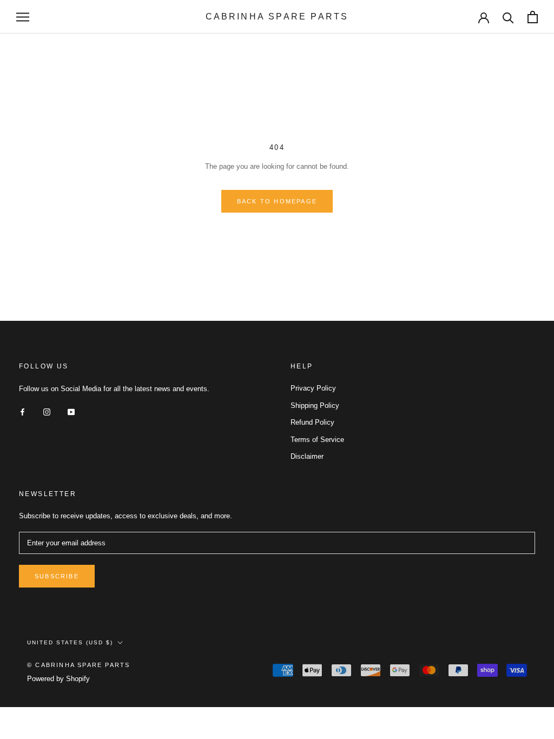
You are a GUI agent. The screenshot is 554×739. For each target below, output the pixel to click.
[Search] (508, 17)
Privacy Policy (313, 388)
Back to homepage (277, 201)
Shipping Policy (315, 405)
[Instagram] (46, 411)
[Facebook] (22, 411)
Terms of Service (317, 440)
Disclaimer (307, 456)
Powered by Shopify (58, 679)
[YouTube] (71, 411)
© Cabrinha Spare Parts (78, 665)
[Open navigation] (22, 17)
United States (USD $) (70, 642)
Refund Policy (312, 422)
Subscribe (57, 576)
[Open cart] (532, 17)
